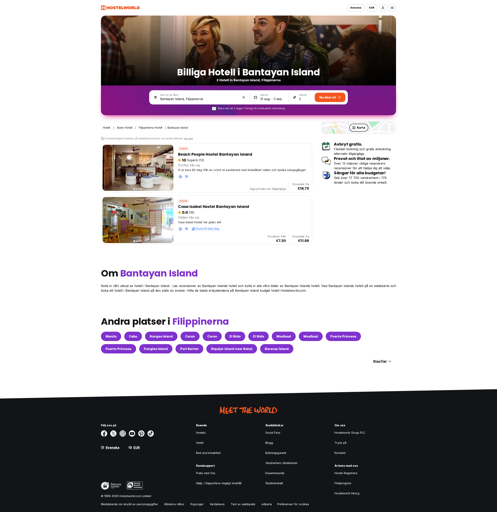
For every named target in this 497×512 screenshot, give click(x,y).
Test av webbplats (243, 504)
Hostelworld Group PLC (350, 432)
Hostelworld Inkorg (347, 493)
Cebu (133, 336)
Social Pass (272, 432)
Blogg (269, 442)
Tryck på (340, 442)
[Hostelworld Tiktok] (151, 433)
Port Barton (189, 349)
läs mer (188, 138)
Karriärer (340, 452)
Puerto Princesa (343, 336)
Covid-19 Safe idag (207, 228)
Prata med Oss (205, 473)
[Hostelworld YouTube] (132, 433)
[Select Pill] (383, 8)
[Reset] (243, 97)
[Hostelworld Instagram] (123, 433)
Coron (190, 336)
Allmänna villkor (174, 504)
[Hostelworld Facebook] (104, 433)
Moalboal (283, 336)
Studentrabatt (274, 483)
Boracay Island (277, 349)
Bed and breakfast (208, 452)
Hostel (183, 148)
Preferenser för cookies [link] (293, 504)
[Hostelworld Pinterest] (141, 433)
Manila (111, 336)
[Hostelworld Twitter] (113, 433)
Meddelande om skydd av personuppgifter (129, 504)
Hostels (201, 432)
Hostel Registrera (346, 473)
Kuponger (196, 504)
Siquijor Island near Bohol (231, 349)
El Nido (235, 336)
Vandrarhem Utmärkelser (281, 463)
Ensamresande (274, 473)
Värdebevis (217, 504)
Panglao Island (156, 349)
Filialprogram (343, 483)
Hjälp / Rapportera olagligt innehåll (219, 483)
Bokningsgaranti (275, 452)
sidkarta (267, 504)
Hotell (200, 442)
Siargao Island (161, 336)
